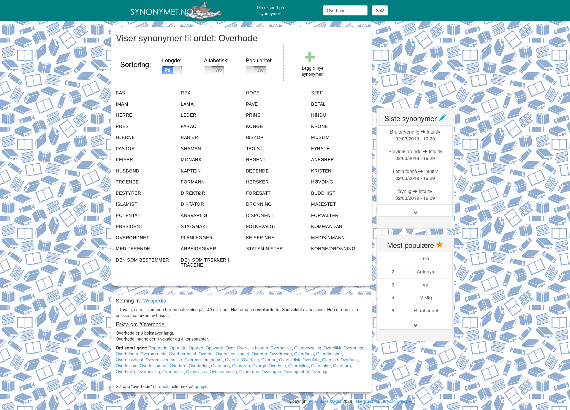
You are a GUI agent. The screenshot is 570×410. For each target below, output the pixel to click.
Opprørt (196, 348)
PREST (124, 126)
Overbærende (153, 354)
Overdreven (281, 354)
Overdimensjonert (232, 354)
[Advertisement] (421, 64)
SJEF (317, 92)
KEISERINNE (260, 237)
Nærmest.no (367, 401)
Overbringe (354, 348)
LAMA (187, 104)
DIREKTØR (193, 193)
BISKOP (255, 137)
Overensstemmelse (163, 359)
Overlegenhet (296, 371)
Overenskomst (129, 359)
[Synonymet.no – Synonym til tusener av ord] (169, 10)
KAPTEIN (191, 170)
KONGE (254, 126)
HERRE (124, 115)
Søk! (380, 10)
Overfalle (250, 359)
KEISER (124, 159)
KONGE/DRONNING (333, 248)
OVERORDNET (132, 237)
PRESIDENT (129, 226)
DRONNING (259, 204)
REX (186, 92)
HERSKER (257, 181)
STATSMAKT (194, 226)
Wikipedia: (155, 300)
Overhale (277, 365)
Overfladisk (289, 359)
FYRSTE (320, 148)
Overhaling (298, 365)
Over (230, 348)
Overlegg (320, 371)
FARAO (189, 126)
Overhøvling (148, 371)
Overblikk (332, 348)
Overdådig (304, 354)
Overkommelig (223, 371)
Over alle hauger (252, 348)
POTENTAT (128, 215)
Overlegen (271, 371)
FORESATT (258, 193)
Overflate (311, 359)
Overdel (206, 354)
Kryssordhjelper (397, 401)
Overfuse (349, 359)
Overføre (178, 365)
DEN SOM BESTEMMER (142, 259)
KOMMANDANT (328, 226)
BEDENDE (257, 170)
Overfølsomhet (153, 365)
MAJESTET (323, 204)
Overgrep (241, 365)
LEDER (189, 115)
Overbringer (127, 354)
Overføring (199, 365)
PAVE (252, 104)
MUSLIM (320, 137)
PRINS (253, 115)
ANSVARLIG (194, 215)
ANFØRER (322, 159)
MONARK (191, 159)
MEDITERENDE (133, 248)
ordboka (162, 386)
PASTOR (125, 148)
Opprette (178, 348)
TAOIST (254, 148)
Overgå (259, 365)
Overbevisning (307, 348)
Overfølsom (126, 365)
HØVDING (322, 181)
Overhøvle (125, 371)
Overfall (232, 359)
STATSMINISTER (264, 248)
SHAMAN (191, 148)
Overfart (269, 359)
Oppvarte (214, 348)
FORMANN (193, 181)
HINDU (318, 115)
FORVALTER (325, 215)
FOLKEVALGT (261, 226)
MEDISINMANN (328, 237)
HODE (253, 92)
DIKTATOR (192, 204)
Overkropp (249, 371)
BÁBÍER (189, 137)
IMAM (122, 104)
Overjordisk (173, 371)
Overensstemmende (203, 359)
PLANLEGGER (197, 237)
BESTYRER (128, 193)
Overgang (220, 365)
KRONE (319, 126)
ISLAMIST (126, 204)
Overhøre (342, 365)
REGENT (256, 159)
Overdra (259, 354)
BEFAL (318, 104)
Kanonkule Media (326, 401)
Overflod (330, 359)
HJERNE (125, 137)
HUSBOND (128, 170)
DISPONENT (260, 215)
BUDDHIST (323, 193)
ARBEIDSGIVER (198, 248)
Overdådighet (329, 354)
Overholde (321, 365)
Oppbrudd (157, 348)
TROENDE (127, 181)
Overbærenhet (182, 354)
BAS (120, 92)
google (201, 386)
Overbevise (281, 348)
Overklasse (196, 371)
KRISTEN (321, 170)
